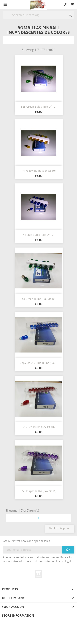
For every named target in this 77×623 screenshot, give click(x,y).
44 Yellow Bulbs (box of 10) (39, 170)
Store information (18, 615)
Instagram (38, 574)
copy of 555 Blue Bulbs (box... (38, 363)
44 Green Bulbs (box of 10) (38, 299)
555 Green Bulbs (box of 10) (38, 106)
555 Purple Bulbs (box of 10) (38, 491)
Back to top (59, 528)
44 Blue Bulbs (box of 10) (38, 234)
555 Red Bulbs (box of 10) (38, 427)
